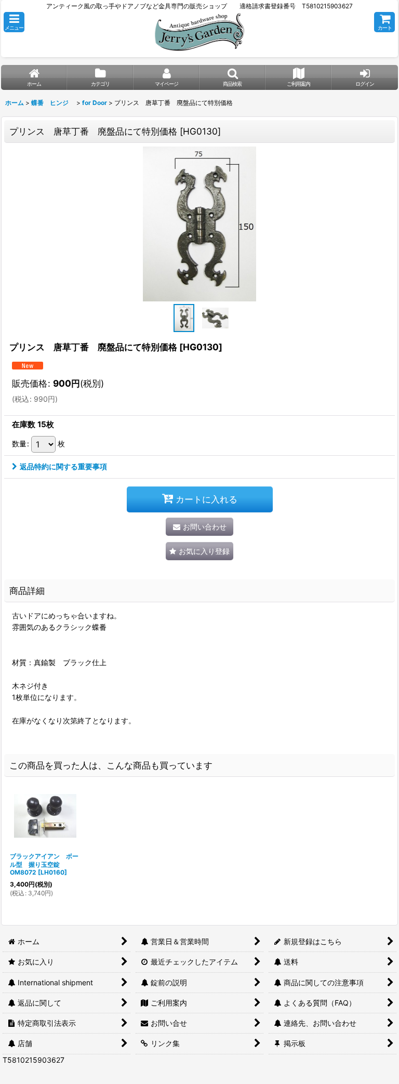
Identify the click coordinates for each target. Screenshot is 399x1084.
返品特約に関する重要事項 (63, 466)
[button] (14, 22)
